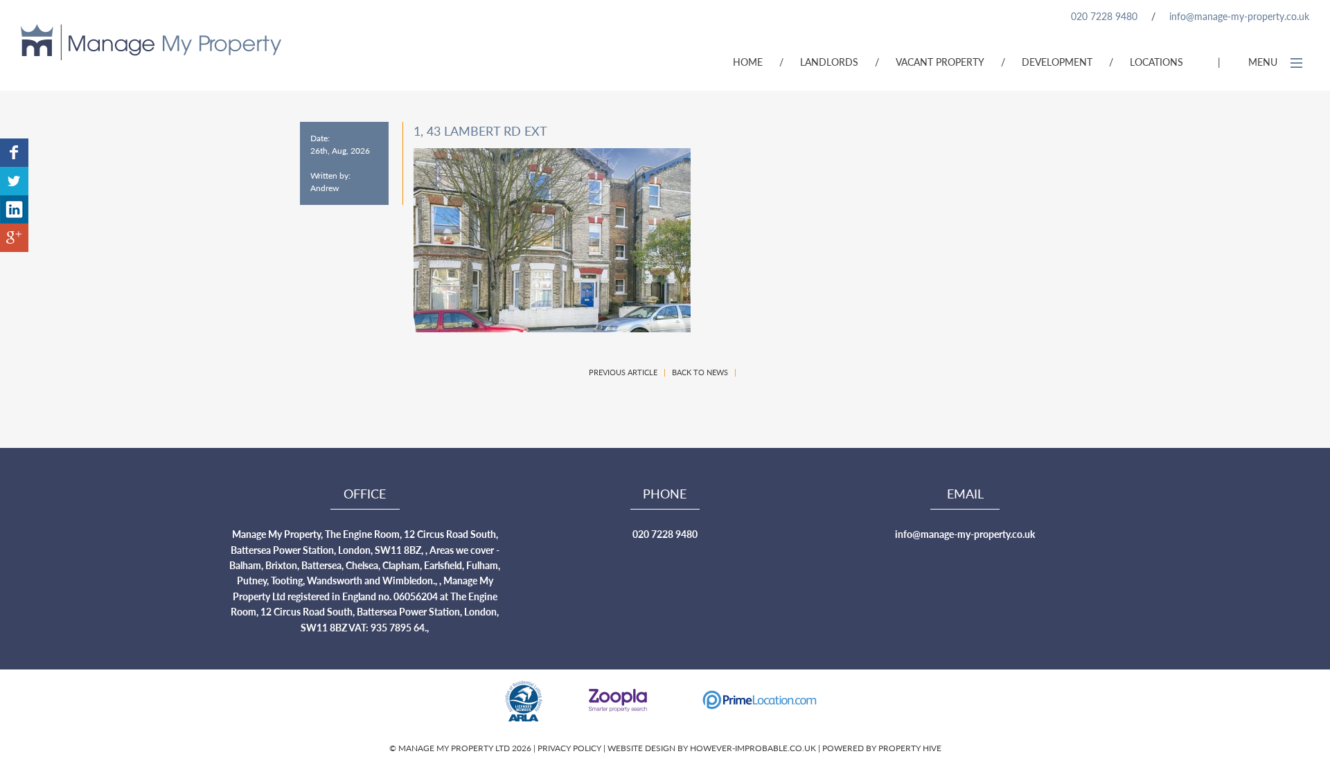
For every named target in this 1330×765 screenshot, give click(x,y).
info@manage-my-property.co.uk (1239, 16)
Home (748, 62)
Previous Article (623, 372)
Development (1057, 62)
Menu (1264, 62)
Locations (1156, 62)
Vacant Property (940, 62)
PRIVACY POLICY (570, 748)
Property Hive (909, 748)
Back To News (700, 372)
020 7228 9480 (1104, 16)
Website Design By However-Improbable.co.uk (712, 748)
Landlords (829, 62)
